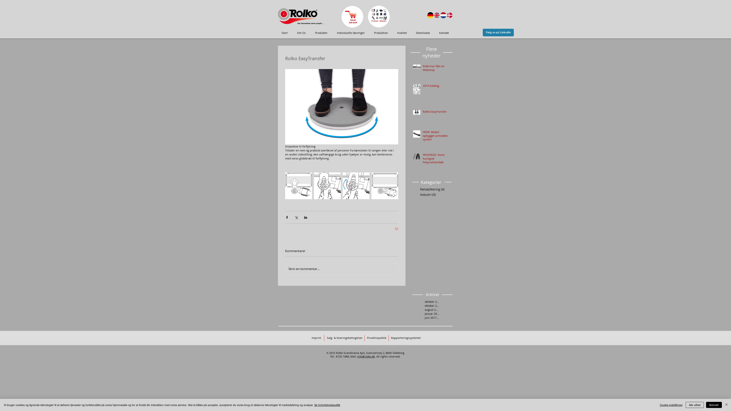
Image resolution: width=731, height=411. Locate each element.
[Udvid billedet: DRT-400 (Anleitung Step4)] (384, 185)
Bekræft (714, 405)
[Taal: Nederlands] (443, 15)
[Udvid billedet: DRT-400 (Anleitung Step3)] (356, 185)
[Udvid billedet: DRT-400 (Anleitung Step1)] (298, 185)
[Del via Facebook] (287, 217)
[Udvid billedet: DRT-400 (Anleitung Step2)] (327, 185)
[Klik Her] (352, 17)
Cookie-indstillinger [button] (671, 405)
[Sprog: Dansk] (449, 15)
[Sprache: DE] (430, 15)
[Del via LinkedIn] (305, 217)
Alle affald (695, 405)
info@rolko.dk (366, 356)
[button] (301, 33)
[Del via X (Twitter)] (296, 217)
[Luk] (726, 405)
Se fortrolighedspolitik (327, 405)
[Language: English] (437, 15)
